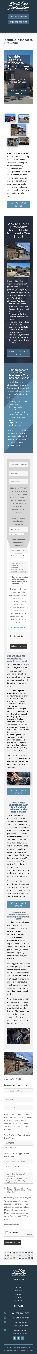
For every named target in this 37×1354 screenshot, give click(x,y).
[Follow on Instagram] (22, 1338)
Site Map (30, 1350)
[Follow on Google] (14, 1338)
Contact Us (19, 1300)
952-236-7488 (13, 1078)
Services (18, 1294)
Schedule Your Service (18, 92)
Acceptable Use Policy (18, 627)
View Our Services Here (18, 353)
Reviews (19, 1297)
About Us (18, 1291)
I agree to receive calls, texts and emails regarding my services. (20, 580)
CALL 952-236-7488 (18, 22)
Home (18, 1288)
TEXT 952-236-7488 (18, 16)
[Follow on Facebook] (18, 1338)
